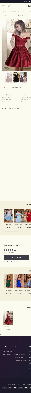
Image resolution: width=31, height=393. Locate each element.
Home (2, 16)
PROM (5, 11)
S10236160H (22, 16)
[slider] (9, 250)
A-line (8, 93)
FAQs (16, 351)
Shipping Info (6, 354)
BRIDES (23, 11)
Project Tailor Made (20, 360)
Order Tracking (19, 357)
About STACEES (7, 351)
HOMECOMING (14, 11)
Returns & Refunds (20, 354)
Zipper (9, 97)
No (25, 95)
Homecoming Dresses (12, 16)
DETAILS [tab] (6, 87)
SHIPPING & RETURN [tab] (16, 87)
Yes (27, 99)
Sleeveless (8, 95)
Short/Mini (8, 99)
